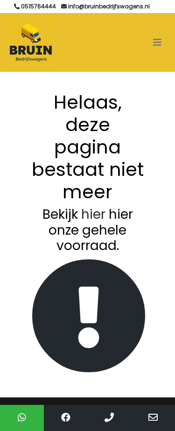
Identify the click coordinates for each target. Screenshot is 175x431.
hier (93, 214)
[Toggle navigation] (157, 42)
